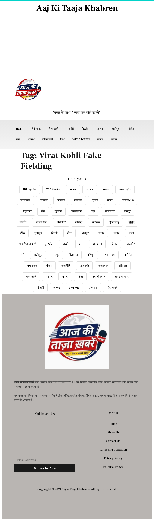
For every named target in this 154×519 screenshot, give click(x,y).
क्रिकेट (27, 211)
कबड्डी (78, 200)
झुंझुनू (131, 222)
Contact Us (113, 441)
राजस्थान (99, 129)
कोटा (110, 200)
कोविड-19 (128, 200)
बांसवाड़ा (97, 244)
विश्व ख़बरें (54, 129)
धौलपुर (85, 233)
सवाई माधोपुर (122, 277)
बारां (81, 244)
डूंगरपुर (38, 233)
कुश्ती (95, 200)
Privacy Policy (113, 458)
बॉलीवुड (115, 129)
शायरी (65, 277)
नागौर (101, 233)
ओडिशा (61, 200)
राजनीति (70, 129)
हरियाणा (93, 287)
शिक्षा (62, 139)
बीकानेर (131, 244)
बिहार (114, 244)
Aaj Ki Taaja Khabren (77, 8)
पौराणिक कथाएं (27, 244)
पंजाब (116, 233)
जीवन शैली (47, 139)
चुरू (93, 211)
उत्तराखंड (25, 200)
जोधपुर (78, 222)
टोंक (22, 233)
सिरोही (40, 287)
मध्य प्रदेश (109, 255)
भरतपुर (55, 255)
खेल (18, 139)
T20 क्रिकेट (53, 189)
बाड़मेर (66, 244)
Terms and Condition (113, 450)
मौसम (49, 266)
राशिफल (122, 266)
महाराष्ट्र (32, 266)
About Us (113, 432)
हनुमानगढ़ (74, 287)
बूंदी (22, 255)
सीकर (56, 287)
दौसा (69, 233)
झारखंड (96, 222)
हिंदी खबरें (36, 129)
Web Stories (81, 139)
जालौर (23, 222)
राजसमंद (84, 266)
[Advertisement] (77, 45)
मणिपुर (90, 255)
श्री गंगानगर (98, 277)
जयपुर (100, 139)
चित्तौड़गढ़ (76, 211)
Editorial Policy (113, 467)
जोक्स (114, 139)
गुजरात (58, 211)
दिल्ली (85, 129)
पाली (131, 233)
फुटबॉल (49, 244)
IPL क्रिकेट (30, 189)
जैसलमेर (61, 222)
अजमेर (73, 189)
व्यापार (49, 277)
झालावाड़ (114, 222)
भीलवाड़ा (73, 255)
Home (20, 129)
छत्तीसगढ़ (110, 211)
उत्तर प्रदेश (125, 189)
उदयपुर (44, 200)
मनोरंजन (131, 129)
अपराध (31, 139)
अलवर (106, 189)
